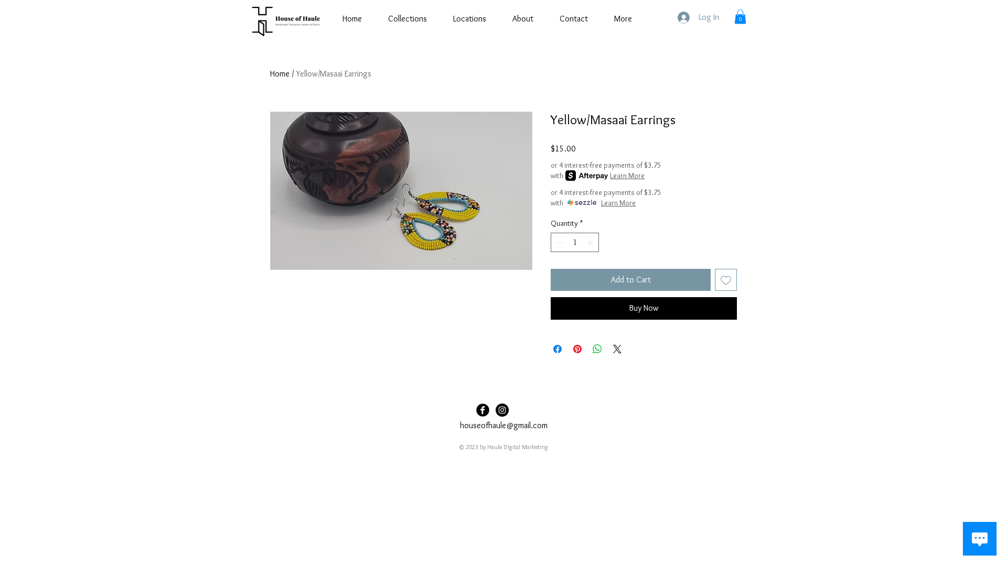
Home (280, 74)
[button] (740, 16)
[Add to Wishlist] (726, 280)
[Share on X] (617, 349)
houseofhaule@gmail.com (504, 425)
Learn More (627, 175)
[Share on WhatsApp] (597, 349)
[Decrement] (558, 242)
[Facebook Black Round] (482, 410)
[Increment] (590, 242)
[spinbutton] (574, 242)
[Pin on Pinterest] (577, 349)
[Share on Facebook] (557, 349)
